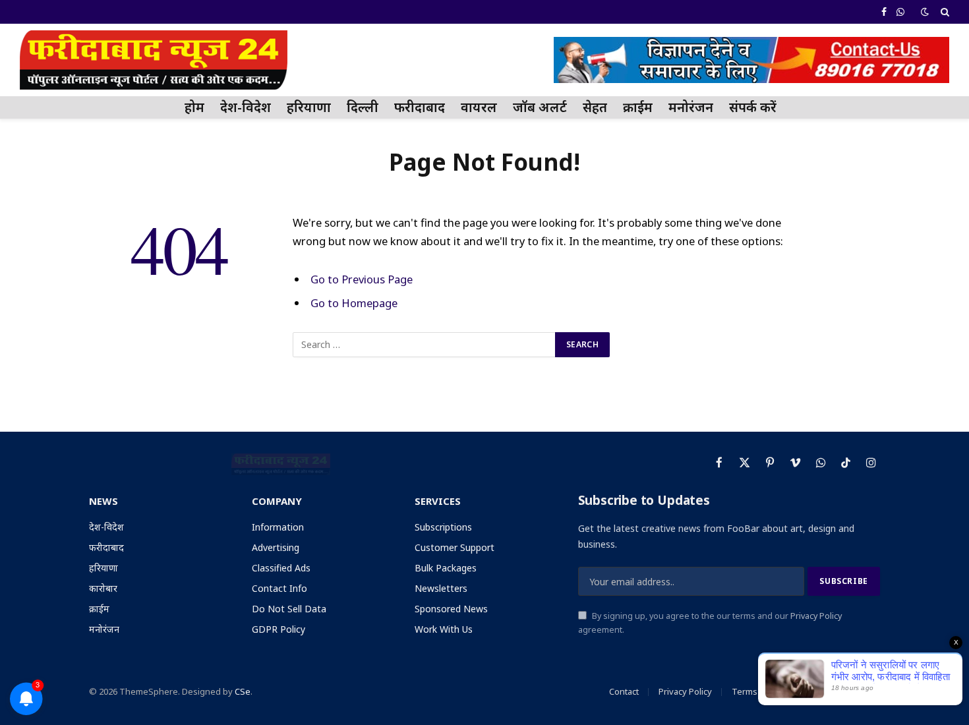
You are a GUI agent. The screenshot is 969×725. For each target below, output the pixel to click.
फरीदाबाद (419, 107)
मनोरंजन (690, 107)
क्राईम (638, 107)
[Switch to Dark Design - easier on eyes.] (925, 11)
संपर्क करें (753, 107)
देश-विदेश (245, 107)
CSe (242, 691)
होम (194, 107)
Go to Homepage (353, 302)
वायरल (479, 107)
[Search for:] (424, 344)
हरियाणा (309, 107)
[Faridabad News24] (153, 60)
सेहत (595, 107)
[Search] (943, 12)
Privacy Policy (816, 616)
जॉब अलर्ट (540, 107)
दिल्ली (362, 107)
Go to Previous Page (361, 279)
